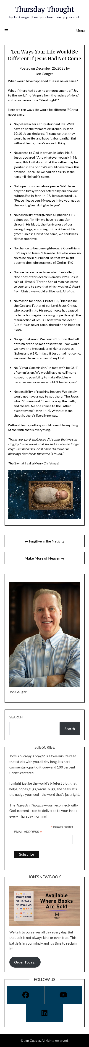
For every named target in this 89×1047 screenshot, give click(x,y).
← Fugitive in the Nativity (45, 541)
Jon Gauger (44, 74)
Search (16, 717)
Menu (80, 30)
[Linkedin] (44, 1013)
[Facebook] (26, 995)
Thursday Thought (44, 9)
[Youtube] (63, 995)
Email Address (28, 832)
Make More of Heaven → (44, 558)
